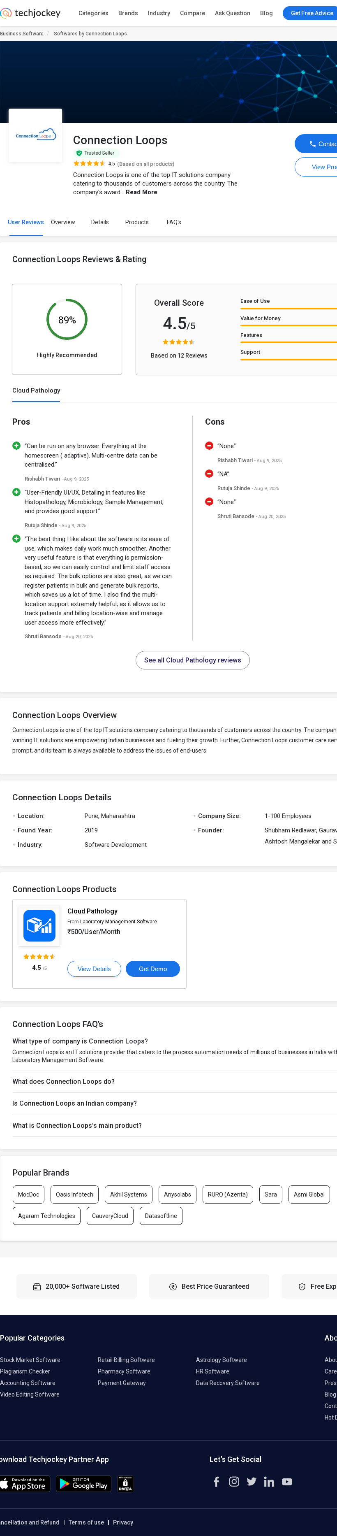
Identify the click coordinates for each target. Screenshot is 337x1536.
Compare (192, 13)
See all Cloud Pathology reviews (192, 660)
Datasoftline (161, 1216)
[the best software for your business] (30, 16)
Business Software (22, 34)
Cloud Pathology (92, 911)
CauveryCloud (110, 1216)
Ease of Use (255, 301)
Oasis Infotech (74, 1194)
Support (250, 352)
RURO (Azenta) (228, 1194)
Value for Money (260, 318)
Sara (271, 1194)
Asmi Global (309, 1194)
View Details (94, 968)
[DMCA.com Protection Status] (125, 1490)
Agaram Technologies (46, 1216)
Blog (266, 13)
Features (251, 335)
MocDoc (28, 1194)
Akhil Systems (128, 1194)
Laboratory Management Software (118, 922)
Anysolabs (177, 1194)
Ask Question (232, 13)
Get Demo (153, 968)
